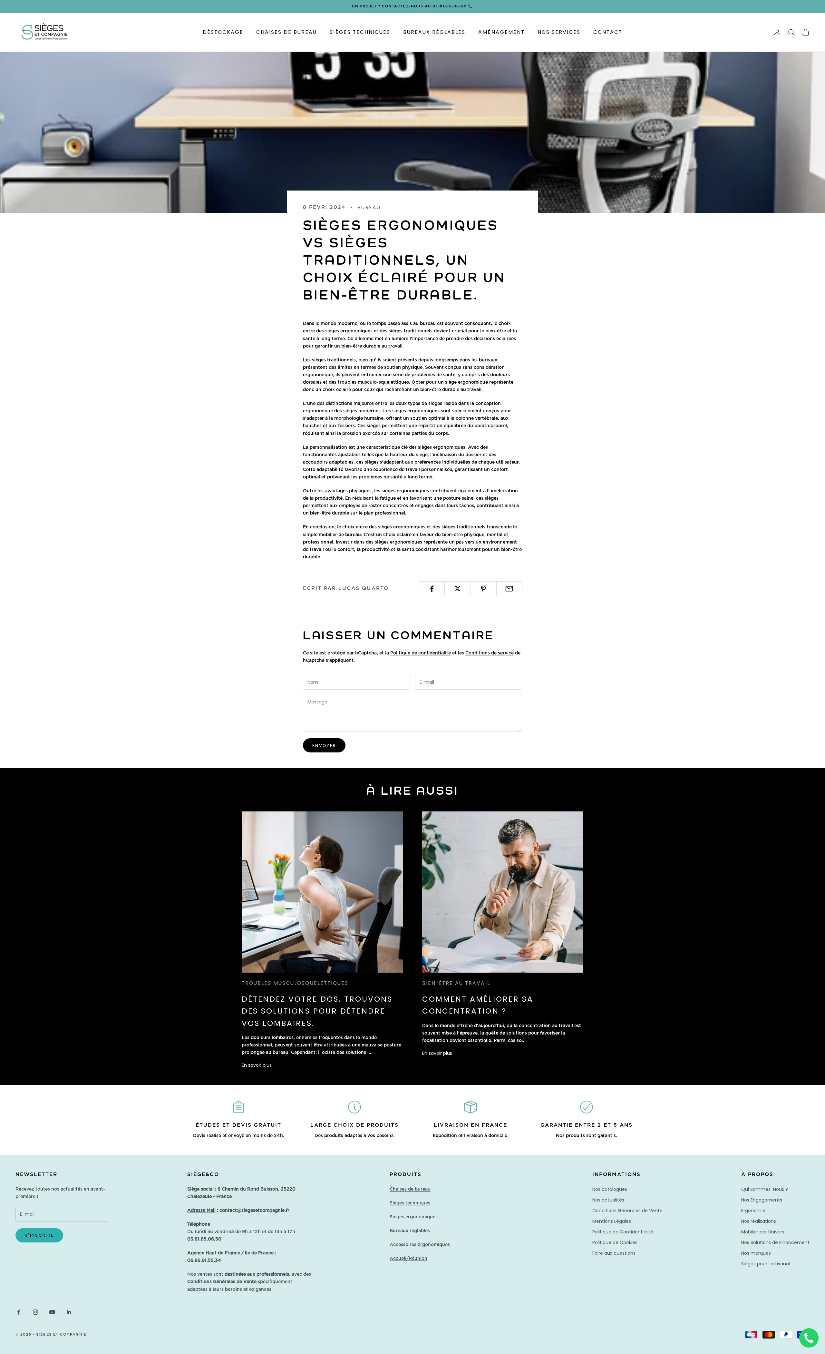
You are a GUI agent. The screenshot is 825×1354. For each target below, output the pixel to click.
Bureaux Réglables (434, 32)
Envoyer (324, 745)
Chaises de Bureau (286, 32)
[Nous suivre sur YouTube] (52, 1312)
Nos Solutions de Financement (775, 1242)
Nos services (559, 32)
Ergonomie (753, 1210)
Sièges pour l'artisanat (766, 1264)
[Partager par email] (509, 589)
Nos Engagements (761, 1200)
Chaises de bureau (410, 1189)
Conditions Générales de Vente (627, 1210)
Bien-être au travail (456, 983)
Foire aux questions (614, 1253)
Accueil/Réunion (408, 1258)
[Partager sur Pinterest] (483, 589)
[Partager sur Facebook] (431, 589)
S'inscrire (39, 1235)
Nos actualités (608, 1200)
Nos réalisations (758, 1221)
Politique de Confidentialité (622, 1232)
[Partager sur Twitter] (457, 589)
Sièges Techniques (360, 32)
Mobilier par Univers (762, 1232)
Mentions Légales (611, 1221)
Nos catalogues (609, 1189)
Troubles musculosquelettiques (295, 983)
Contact (607, 32)
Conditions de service (489, 653)
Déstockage (223, 32)
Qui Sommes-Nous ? (764, 1189)
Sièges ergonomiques (414, 1217)
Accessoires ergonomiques (420, 1244)
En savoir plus (257, 1065)
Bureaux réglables (410, 1231)
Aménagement (501, 32)
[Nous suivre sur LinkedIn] (69, 1312)
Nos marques (756, 1253)
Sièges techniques (410, 1203)
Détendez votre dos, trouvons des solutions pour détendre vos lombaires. (317, 1011)
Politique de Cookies (614, 1242)
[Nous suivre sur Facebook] (18, 1312)
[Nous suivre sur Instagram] (35, 1312)
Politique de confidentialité (420, 653)
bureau (369, 207)
